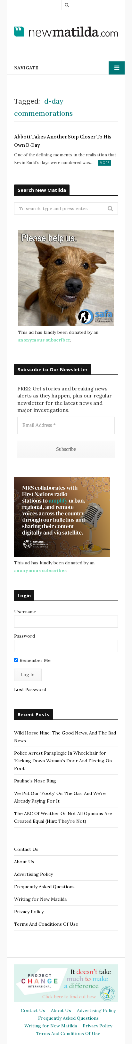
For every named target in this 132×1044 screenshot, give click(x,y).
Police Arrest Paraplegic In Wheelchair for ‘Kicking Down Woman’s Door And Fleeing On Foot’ (63, 760)
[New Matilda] (66, 31)
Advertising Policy (33, 874)
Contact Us (26, 849)
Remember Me (34, 660)
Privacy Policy (29, 911)
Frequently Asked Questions (44, 887)
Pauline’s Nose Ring (35, 781)
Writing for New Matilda (40, 899)
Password (24, 636)
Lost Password (30, 689)
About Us (24, 862)
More (105, 163)
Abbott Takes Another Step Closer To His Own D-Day (62, 141)
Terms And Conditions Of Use (46, 924)
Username (25, 612)
